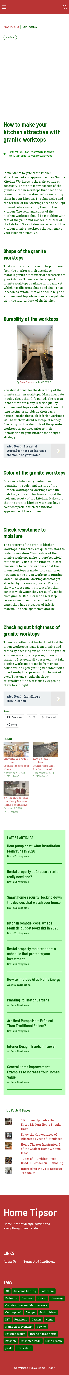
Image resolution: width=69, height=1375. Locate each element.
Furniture (20, 1319)
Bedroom (11, 1298)
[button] (65, 7)
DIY (7, 1319)
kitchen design (31, 1341)
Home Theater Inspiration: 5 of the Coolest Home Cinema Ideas (41, 1149)
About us (10, 1261)
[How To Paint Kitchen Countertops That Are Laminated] (45, 749)
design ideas (47, 1312)
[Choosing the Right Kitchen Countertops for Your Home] (16, 749)
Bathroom (47, 1291)
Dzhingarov (29, 27)
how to (41, 1326)
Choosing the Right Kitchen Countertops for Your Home (16, 764)
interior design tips (43, 1333)
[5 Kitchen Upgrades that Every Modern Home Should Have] (16, 788)
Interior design (15, 1333)
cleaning (57, 1298)
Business (28, 1298)
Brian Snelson (27, 382)
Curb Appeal (13, 1312)
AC (7, 1291)
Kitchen (10, 37)
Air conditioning (24, 1291)
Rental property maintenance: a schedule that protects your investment (31, 953)
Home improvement (18, 1326)
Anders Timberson (19, 984)
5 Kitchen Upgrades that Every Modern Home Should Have (16, 801)
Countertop (15, 152)
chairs (42, 1298)
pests (8, 1348)
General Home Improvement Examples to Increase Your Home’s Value (33, 1071)
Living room (53, 1341)
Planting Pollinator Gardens (28, 1000)
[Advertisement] (34, 80)
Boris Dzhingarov (18, 856)
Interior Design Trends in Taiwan (31, 1046)
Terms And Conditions (39, 1261)
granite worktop (31, 155)
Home (49, 1319)
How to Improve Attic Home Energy (34, 979)
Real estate (24, 1348)
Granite (28, 152)
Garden (36, 1319)
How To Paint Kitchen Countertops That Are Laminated (43, 764)
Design (30, 1312)
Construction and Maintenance (26, 1305)
